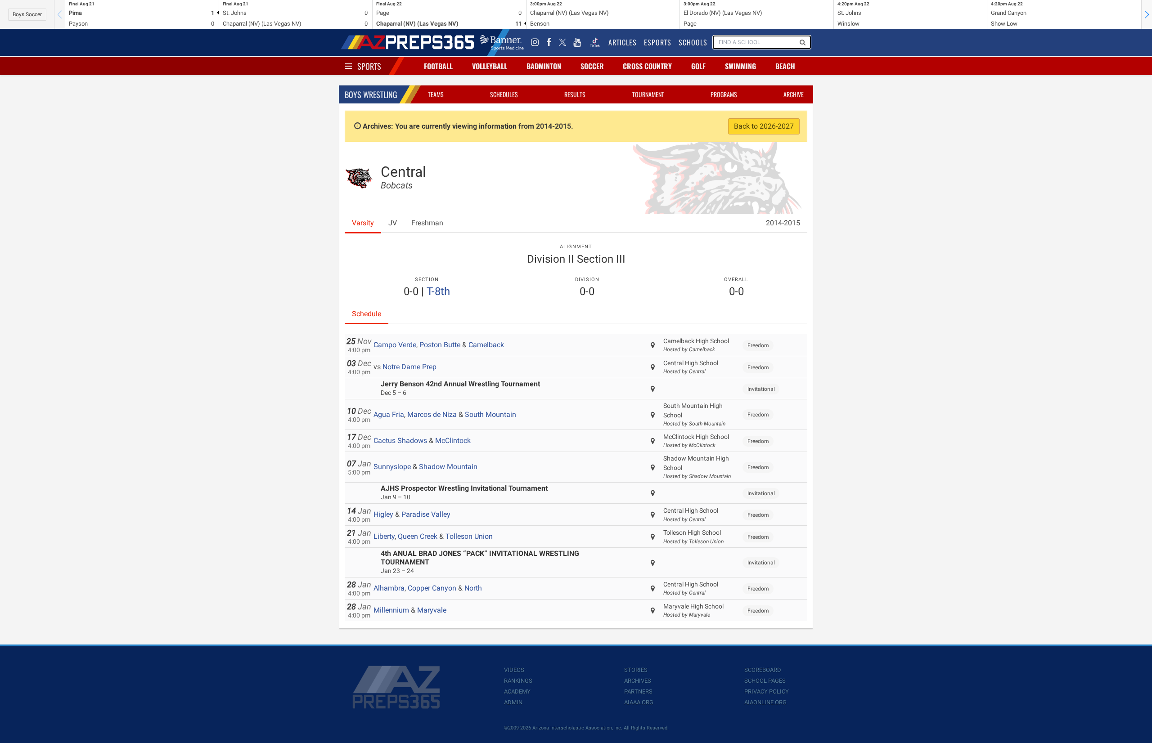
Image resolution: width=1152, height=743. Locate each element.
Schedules (504, 94)
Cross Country (647, 66)
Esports (657, 42)
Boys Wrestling (371, 94)
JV (392, 223)
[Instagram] (535, 42)
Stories (636, 670)
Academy (517, 691)
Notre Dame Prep (409, 367)
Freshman (427, 223)
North (473, 588)
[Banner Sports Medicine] (502, 42)
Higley (383, 514)
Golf (698, 66)
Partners (638, 691)
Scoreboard (762, 670)
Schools (693, 42)
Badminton (543, 66)
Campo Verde (395, 344)
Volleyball (489, 66)
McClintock (453, 440)
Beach (785, 66)
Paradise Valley (425, 514)
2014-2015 (783, 223)
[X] (562, 42)
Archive (793, 94)
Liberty (384, 536)
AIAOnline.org (765, 702)
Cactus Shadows (400, 440)
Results (574, 94)
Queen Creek (417, 536)
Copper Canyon (432, 588)
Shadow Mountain (448, 466)
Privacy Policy (766, 691)
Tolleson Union (469, 536)
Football (438, 66)
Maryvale (431, 610)
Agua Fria (389, 414)
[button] (1146, 14)
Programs (724, 94)
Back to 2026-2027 (764, 126)
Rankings (518, 680)
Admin (513, 702)
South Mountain (490, 414)
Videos (514, 670)
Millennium (391, 610)
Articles (622, 42)
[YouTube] (577, 42)
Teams (436, 94)
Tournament (648, 94)
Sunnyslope (392, 466)
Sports (369, 66)
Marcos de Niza (432, 414)
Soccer (592, 66)
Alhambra (389, 588)
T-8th (438, 291)
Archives (637, 680)
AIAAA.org (638, 702)
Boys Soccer (27, 14)
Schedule (366, 313)
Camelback (486, 344)
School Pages (765, 680)
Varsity (363, 223)
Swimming (740, 66)
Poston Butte (439, 344)
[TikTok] (595, 42)
